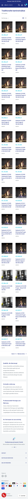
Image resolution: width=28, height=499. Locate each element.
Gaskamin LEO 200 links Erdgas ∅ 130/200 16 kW (20, 122)
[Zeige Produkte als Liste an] (25, 18)
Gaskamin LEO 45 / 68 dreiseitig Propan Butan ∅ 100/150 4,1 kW (7, 232)
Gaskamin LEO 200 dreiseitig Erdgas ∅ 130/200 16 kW (21, 39)
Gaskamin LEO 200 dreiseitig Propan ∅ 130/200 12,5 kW (7, 95)
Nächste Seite (21, 353)
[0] (25, 5)
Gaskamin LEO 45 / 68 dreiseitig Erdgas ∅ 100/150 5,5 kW (21, 205)
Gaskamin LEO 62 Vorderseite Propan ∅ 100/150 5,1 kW (6, 343)
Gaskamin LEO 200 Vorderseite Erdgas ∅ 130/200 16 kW (20, 149)
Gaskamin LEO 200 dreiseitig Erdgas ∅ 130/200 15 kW (7, 39)
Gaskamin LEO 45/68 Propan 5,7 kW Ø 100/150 (7, 314)
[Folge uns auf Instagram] (6, 476)
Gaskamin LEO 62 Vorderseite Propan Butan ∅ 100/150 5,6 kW (21, 315)
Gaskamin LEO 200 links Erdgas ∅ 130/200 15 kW (6, 122)
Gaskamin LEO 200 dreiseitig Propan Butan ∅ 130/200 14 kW (7, 67)
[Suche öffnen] (19, 5)
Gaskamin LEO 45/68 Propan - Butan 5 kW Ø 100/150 (21, 287)
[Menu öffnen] (2, 5)
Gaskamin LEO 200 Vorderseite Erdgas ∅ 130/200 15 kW (6, 149)
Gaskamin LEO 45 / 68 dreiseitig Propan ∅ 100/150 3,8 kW (21, 232)
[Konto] (22, 5)
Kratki (3, 43)
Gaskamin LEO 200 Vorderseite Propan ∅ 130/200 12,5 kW (20, 176)
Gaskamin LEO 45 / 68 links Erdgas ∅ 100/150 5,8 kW (20, 260)
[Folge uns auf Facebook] (3, 476)
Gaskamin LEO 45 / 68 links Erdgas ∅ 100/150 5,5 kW (6, 260)
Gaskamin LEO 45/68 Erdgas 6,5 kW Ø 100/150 (7, 287)
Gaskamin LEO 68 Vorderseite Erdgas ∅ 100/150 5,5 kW (20, 343)
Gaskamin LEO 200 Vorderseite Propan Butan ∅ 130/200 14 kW (7, 177)
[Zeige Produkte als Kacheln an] (23, 18)
